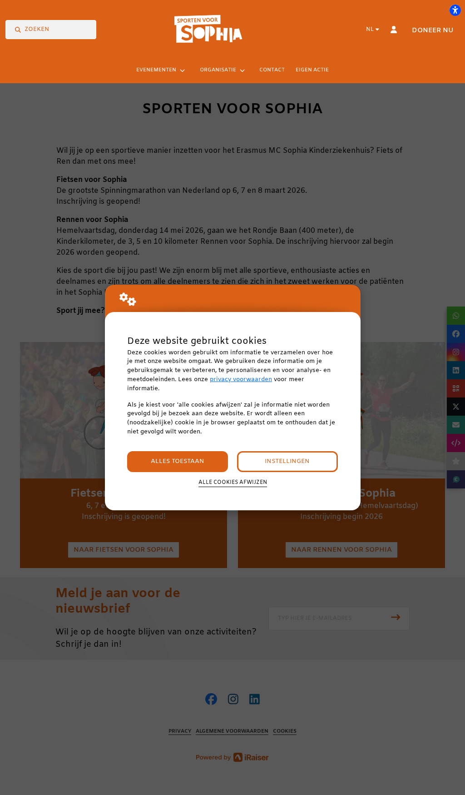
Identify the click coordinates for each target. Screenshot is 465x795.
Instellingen (287, 461)
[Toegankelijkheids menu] (455, 10)
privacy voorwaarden (241, 379)
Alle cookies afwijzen (232, 482)
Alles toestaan (177, 461)
